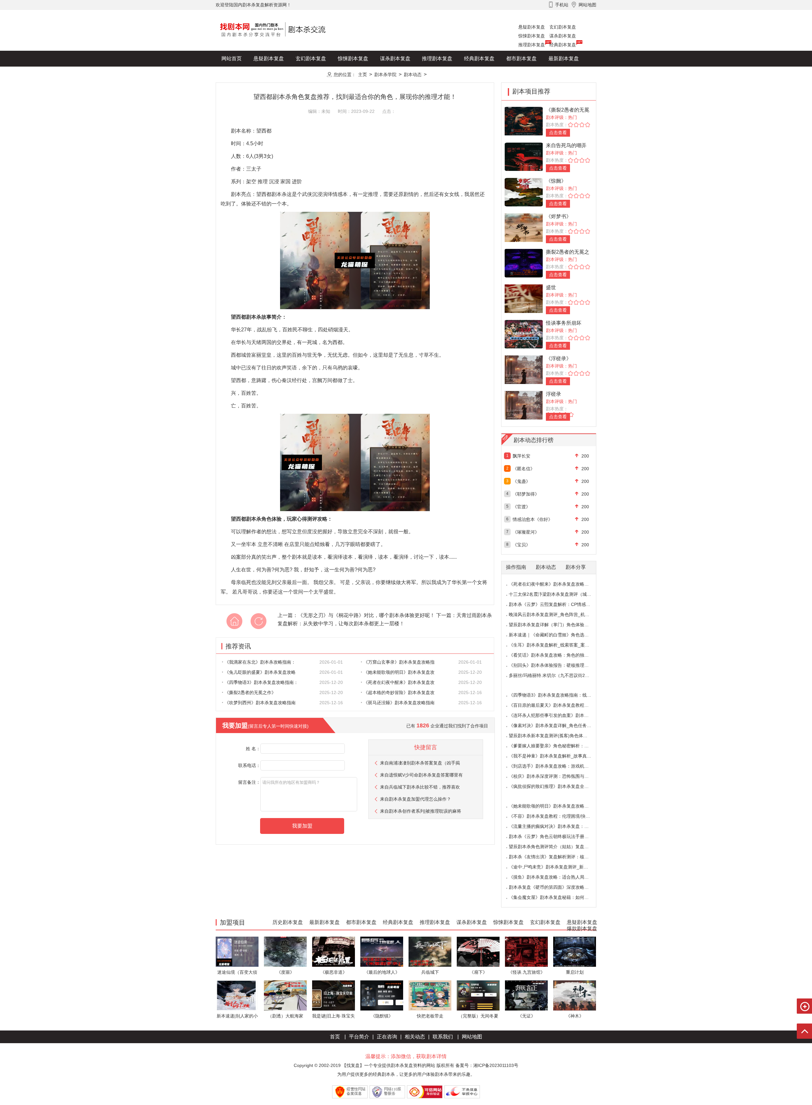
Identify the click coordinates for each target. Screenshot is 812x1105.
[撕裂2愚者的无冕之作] (524, 262)
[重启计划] (574, 951)
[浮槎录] (524, 404)
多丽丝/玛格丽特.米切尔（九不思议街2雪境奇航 (556, 675)
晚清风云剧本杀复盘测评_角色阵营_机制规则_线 (557, 614)
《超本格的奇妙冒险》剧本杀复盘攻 (399, 692)
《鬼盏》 (521, 481)
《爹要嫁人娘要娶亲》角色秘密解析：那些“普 (554, 745)
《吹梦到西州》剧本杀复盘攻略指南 (260, 702)
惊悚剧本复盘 (531, 35)
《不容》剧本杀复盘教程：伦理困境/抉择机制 (554, 816)
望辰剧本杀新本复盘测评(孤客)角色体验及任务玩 (557, 735)
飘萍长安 (521, 455)
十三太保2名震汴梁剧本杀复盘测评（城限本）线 (557, 594)
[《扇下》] (478, 951)
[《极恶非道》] (333, 951)
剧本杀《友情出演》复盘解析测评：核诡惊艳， (555, 856)
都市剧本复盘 (521, 58)
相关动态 (415, 1036)
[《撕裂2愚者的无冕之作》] (524, 120)
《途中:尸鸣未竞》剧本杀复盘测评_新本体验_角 (556, 866)
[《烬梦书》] (524, 227)
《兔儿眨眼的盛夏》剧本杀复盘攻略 (260, 672)
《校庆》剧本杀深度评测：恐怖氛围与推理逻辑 (555, 776)
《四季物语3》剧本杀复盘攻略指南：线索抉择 (554, 695)
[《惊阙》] (524, 191)
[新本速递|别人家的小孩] (237, 995)
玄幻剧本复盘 (562, 26)
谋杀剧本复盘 (562, 35)
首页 (335, 1036)
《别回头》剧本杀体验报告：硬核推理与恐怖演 (555, 665)
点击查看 (558, 132)
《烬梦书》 (558, 216)
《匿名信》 (524, 468)
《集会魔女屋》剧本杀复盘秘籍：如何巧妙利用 (555, 897)
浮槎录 (553, 394)
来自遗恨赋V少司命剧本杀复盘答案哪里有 (421, 774)
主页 (362, 74)
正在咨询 (387, 1036)
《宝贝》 (521, 544)
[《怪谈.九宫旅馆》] (526, 951)
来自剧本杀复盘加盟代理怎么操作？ (415, 799)
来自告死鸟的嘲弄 (566, 145)
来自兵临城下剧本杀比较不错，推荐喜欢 (420, 787)
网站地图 (472, 1036)
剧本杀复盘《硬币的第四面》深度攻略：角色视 (555, 887)
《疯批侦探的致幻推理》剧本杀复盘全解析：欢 (555, 786)
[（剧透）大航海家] (285, 995)
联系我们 (443, 1036)
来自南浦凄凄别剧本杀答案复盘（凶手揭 (420, 762)
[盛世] (524, 298)
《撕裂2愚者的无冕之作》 (250, 692)
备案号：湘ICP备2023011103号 (486, 1065)
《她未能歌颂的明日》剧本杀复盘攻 (399, 672)
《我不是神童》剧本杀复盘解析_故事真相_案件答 (558, 755)
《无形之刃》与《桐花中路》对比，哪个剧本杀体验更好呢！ (366, 615)
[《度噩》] (285, 951)
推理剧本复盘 (531, 44)
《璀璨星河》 (526, 532)
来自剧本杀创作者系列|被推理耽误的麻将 (420, 811)
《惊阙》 (556, 181)
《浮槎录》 (558, 358)
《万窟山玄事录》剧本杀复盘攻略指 (399, 662)
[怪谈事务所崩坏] (524, 333)
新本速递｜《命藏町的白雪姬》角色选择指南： (555, 634)
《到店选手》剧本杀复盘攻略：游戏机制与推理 (555, 766)
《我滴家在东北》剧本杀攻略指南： (260, 662)
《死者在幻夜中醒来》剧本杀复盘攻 (399, 682)
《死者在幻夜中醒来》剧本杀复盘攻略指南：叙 (555, 584)
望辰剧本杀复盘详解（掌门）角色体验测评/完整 (556, 624)
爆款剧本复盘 (279, 74)
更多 (311, 74)
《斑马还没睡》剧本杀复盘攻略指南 (399, 702)
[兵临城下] (430, 951)
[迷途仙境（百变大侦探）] (237, 951)
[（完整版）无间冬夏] (478, 995)
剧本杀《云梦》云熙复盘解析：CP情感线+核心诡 (557, 604)
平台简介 (359, 1036)
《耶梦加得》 (526, 494)
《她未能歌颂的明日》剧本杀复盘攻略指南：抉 (555, 806)
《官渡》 (521, 506)
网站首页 (231, 58)
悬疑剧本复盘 (531, 26)
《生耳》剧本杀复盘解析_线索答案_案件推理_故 (557, 644)
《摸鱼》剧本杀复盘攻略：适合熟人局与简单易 (555, 877)
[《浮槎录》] (524, 369)
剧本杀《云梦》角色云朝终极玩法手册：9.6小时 (556, 836)
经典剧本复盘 (562, 44)
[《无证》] (526, 995)
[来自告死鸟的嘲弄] (524, 156)
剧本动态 (413, 74)
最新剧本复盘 (563, 58)
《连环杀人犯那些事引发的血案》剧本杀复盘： (555, 715)
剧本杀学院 (385, 74)
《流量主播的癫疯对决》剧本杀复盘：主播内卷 (555, 826)
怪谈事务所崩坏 (563, 323)
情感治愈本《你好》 (533, 519)
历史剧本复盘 (236, 74)
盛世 (551, 287)
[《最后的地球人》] (381, 951)
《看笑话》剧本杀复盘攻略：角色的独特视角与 (555, 655)
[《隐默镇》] (381, 995)
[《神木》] (574, 995)
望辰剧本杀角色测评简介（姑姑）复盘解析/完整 (556, 846)
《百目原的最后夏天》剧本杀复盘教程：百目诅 (555, 705)
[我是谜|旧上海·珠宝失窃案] (333, 995)
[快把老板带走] (430, 995)
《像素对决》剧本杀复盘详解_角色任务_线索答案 (558, 725)
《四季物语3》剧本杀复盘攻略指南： (261, 682)
